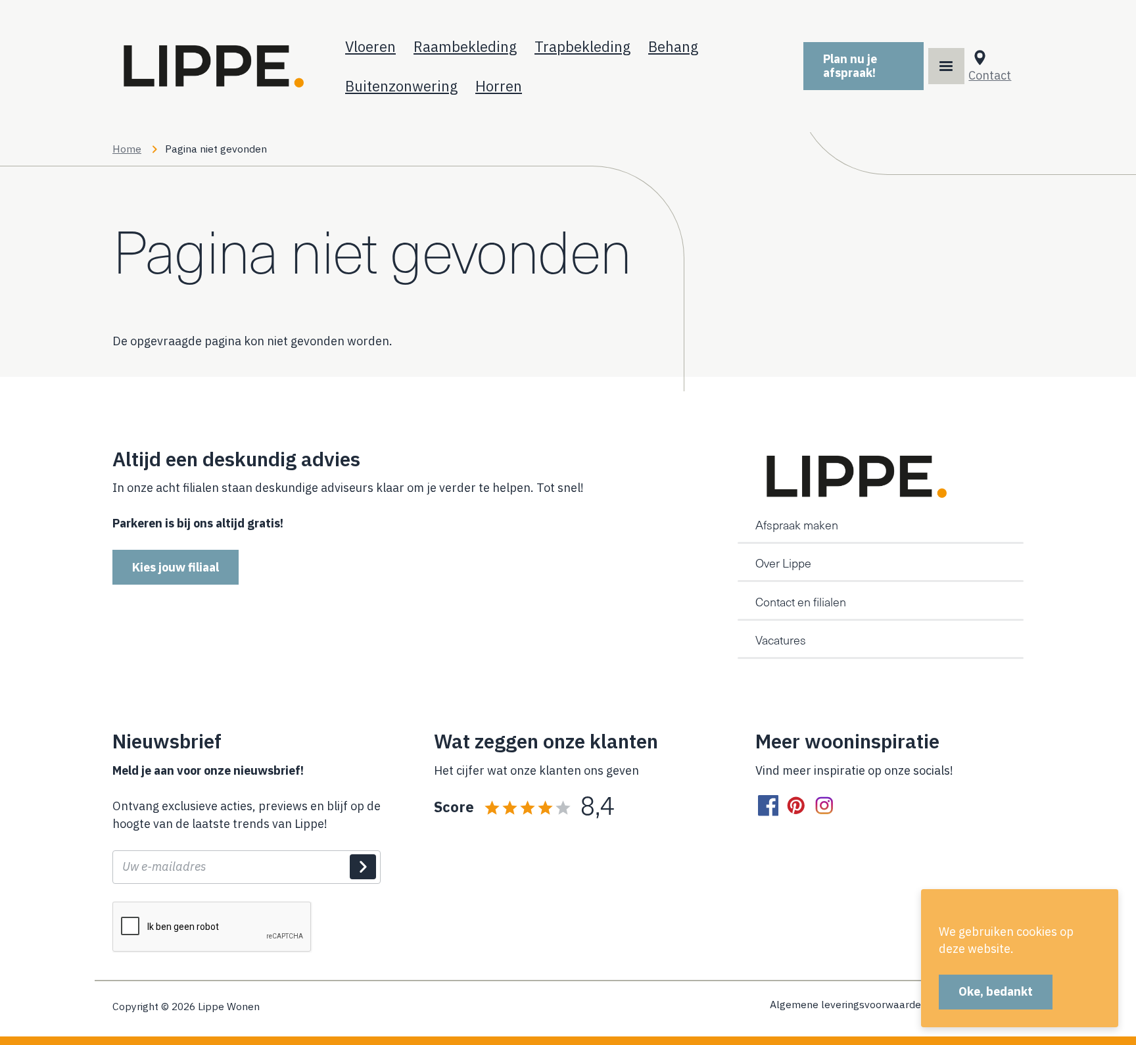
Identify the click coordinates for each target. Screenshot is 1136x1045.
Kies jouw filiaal (175, 567)
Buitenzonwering (401, 85)
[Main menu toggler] (946, 66)
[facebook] (768, 806)
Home (126, 148)
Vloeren (370, 46)
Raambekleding (465, 46)
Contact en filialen (800, 602)
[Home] (211, 66)
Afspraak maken (796, 525)
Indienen (363, 866)
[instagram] (824, 806)
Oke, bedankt (995, 991)
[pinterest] (796, 806)
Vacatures (780, 640)
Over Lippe (783, 563)
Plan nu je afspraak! (850, 65)
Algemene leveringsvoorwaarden (848, 1005)
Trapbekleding (582, 46)
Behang (673, 46)
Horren (498, 85)
